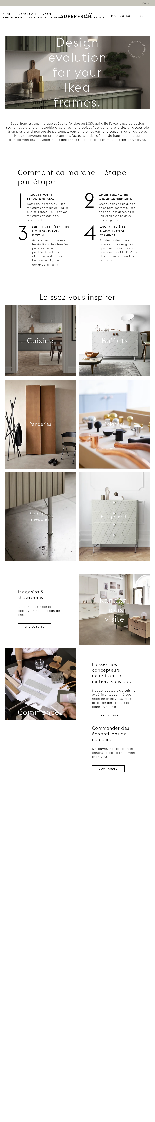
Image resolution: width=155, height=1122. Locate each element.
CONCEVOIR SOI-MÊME (45, 17)
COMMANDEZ (108, 768)
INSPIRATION (27, 14)
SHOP (7, 14)
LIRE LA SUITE (34, 626)
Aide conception (95, 16)
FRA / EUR (145, 3)
